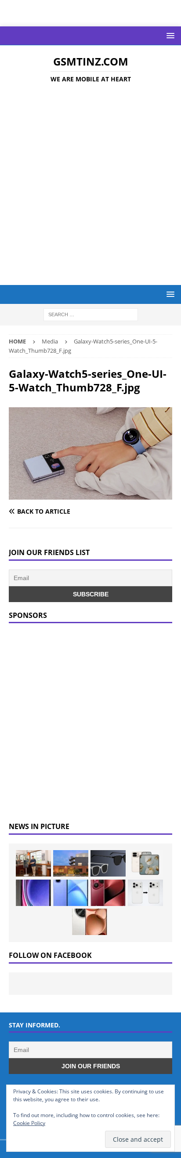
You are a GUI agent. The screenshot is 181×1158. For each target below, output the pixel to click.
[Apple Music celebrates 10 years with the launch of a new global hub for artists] (70, 863)
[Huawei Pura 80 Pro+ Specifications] (108, 893)
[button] (169, 35)
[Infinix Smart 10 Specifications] (70, 893)
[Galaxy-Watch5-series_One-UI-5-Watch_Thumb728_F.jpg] (90, 494)
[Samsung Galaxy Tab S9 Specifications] (33, 893)
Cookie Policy (29, 1123)
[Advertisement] (90, 185)
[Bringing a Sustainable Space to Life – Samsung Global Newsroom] (33, 863)
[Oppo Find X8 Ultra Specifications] (89, 922)
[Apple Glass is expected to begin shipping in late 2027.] (108, 863)
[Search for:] (90, 314)
